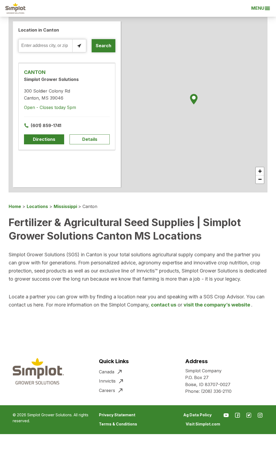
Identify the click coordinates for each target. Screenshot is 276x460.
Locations (37, 206)
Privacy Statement (117, 415)
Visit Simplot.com (203, 424)
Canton (35, 72)
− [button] (260, 179)
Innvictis (107, 381)
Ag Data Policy (197, 415)
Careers (107, 390)
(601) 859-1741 (46, 125)
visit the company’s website (217, 305)
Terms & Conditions (118, 424)
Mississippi (66, 206)
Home (15, 206)
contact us (163, 305)
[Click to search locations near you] (79, 45)
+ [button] (260, 171)
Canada (106, 371)
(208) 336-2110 (216, 391)
